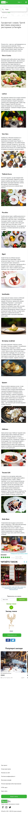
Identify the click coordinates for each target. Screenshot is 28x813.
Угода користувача (6, 769)
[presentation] (24, 561)
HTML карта (4, 787)
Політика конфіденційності (8, 776)
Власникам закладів (6, 780)
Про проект (4, 765)
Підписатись (22, 599)
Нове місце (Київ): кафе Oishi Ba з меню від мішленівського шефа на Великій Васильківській (14, 588)
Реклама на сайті (5, 772)
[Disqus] (14, 702)
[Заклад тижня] (11, 621)
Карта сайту (4, 791)
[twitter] (13, 640)
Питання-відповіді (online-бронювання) (11, 783)
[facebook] (8, 640)
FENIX (9, 12)
